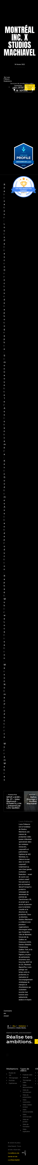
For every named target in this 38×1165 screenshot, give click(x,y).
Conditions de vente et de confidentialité (14, 1156)
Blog (14, 1026)
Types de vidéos (24, 1070)
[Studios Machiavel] (23, 1152)
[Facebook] (27, 1154)
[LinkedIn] (27, 1153)
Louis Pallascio (19, 67)
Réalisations (8, 81)
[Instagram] (27, 1151)
